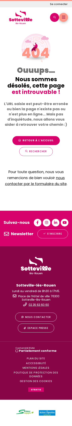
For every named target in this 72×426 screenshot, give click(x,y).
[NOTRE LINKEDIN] (56, 223)
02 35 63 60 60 (39, 305)
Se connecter (59, 4)
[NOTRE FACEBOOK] (38, 223)
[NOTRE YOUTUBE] (65, 223)
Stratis (36, 389)
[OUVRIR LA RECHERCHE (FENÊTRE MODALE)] (54, 17)
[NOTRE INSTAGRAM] (47, 223)
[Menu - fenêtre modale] (63, 17)
